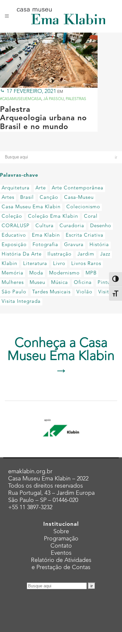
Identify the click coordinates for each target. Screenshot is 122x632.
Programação (61, 539)
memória (12, 273)
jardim (85, 254)
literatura (35, 263)
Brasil (27, 197)
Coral (91, 216)
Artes (8, 197)
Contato (61, 546)
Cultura (44, 226)
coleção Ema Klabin (53, 216)
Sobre (61, 532)
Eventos (61, 553)
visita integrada (21, 301)
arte (40, 188)
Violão (84, 292)
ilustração (59, 254)
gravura (74, 245)
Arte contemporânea (77, 188)
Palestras (76, 99)
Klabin (9, 263)
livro (59, 263)
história (99, 245)
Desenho (100, 226)
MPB (91, 273)
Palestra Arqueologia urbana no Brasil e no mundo (43, 118)
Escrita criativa (84, 235)
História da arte (22, 254)
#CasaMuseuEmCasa (20, 99)
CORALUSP (16, 226)
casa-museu (79, 197)
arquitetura (16, 188)
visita (105, 292)
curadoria (72, 226)
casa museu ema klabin (31, 207)
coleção (12, 216)
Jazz (105, 254)
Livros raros (86, 263)
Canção (49, 197)
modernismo (64, 273)
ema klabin (46, 235)
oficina (83, 282)
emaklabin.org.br (30, 472)
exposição (14, 245)
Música (59, 282)
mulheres (13, 282)
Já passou (53, 99)
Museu (37, 282)
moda (36, 273)
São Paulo (14, 292)
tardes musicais (51, 292)
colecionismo (83, 207)
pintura (106, 282)
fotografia (45, 245)
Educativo (14, 235)
